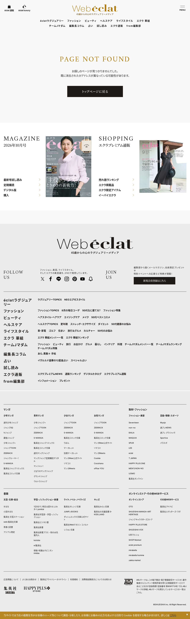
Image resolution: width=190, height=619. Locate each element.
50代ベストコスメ (100, 317)
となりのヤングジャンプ (43, 471)
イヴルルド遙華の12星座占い (53, 360)
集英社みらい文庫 (101, 506)
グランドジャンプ (40, 476)
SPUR (131, 443)
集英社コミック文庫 (12, 473)
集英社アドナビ (166, 506)
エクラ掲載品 (106, 185)
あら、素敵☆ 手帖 (47, 353)
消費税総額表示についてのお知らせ (97, 579)
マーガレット (69, 448)
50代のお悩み (105, 330)
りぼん (66, 443)
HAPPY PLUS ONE (137, 463)
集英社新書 (38, 527)
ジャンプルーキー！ (11, 458)
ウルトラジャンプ (40, 481)
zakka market (135, 560)
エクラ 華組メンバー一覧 (50, 337)
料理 (119, 344)
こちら (138, 592)
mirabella (133, 550)
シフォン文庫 (69, 529)
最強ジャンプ (9, 438)
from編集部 (133, 25)
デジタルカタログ (92, 373)
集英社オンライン (136, 478)
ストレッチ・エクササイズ (82, 324)
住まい (61, 330)
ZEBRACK (8, 453)
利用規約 (74, 579)
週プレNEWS (165, 427)
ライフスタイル (124, 20)
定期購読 (9, 185)
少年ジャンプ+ (10, 443)
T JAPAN (133, 458)
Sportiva (164, 438)
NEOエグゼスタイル (74, 299)
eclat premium (135, 545)
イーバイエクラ (107, 195)
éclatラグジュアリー (52, 20)
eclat (131, 453)
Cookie (97, 458)
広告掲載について (11, 579)
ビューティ (90, 20)
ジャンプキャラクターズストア (140, 519)
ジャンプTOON (10, 448)
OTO (131, 506)
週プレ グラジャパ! (167, 432)
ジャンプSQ (8, 427)
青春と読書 (8, 527)
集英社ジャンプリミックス (14, 468)
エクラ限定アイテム (110, 190)
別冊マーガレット (71, 453)
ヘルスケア (106, 20)
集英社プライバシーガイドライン (53, 579)
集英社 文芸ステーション (14, 517)
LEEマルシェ (134, 535)
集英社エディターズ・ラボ (170, 511)
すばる (6, 506)
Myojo (163, 422)
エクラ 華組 (143, 20)
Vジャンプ (8, 432)
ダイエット (103, 324)
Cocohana (98, 463)
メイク (85, 317)
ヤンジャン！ (38, 466)
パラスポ (163, 443)
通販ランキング (73, 373)
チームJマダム (57, 25)
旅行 (68, 344)
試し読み (102, 25)
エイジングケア (72, 317)
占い (90, 25)
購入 (6, 195)
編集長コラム (76, 25)
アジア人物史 (9, 532)
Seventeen (134, 422)
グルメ (88, 344)
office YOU (99, 468)
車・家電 (42, 330)
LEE (130, 448)
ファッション (74, 20)
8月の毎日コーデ (71, 310)
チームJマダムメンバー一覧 (139, 344)
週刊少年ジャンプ (11, 422)
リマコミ (67, 463)
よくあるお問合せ (29, 579)
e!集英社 (37, 545)
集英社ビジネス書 (41, 522)
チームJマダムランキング (169, 344)
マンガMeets (69, 468)
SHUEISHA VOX (136, 529)
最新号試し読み (13, 179)
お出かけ (78, 344)
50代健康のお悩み (121, 324)
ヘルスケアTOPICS (48, 324)
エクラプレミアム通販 (115, 373)
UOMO (132, 473)
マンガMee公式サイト (73, 458)
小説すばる (8, 511)
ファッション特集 (112, 310)
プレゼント (64, 380)
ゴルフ (52, 330)
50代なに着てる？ (91, 310)
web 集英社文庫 (11, 522)
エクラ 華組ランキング (77, 337)
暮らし (98, 344)
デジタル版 (10, 190)
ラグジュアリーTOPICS (50, 299)
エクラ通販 (116, 25)
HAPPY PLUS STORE (138, 524)
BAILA (131, 432)
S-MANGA (8, 463)
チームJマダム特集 (47, 348)
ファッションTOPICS (48, 310)
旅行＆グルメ (74, 330)
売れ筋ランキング (109, 179)
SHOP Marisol (135, 540)
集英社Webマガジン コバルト (76, 524)
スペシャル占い (79, 360)
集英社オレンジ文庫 (72, 506)
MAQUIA (133, 438)
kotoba (37, 540)
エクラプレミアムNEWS (50, 373)
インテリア (109, 344)
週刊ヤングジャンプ (42, 453)
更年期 (64, 324)
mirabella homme (136, 555)
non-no (132, 427)
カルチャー (89, 330)
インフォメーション (47, 380)
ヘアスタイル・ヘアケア (49, 317)
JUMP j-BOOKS (71, 511)
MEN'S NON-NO (136, 468)
